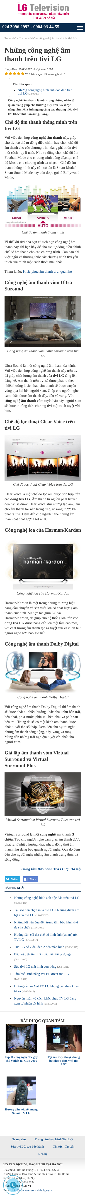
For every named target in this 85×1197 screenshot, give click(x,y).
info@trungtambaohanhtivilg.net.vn (32, 1190)
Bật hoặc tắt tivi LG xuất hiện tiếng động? (42, 954)
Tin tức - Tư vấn (63, 1146)
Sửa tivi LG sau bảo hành (27, 1146)
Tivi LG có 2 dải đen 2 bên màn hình (39, 947)
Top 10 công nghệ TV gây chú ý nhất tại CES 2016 (21, 1058)
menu (80, 28)
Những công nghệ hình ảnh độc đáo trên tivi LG (45, 91)
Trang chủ (19, 1139)
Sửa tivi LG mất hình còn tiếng (35, 967)
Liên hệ (42, 1154)
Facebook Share (31, 879)
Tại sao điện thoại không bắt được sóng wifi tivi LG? (64, 1060)
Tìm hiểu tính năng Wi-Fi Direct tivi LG (41, 974)
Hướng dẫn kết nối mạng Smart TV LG (21, 1111)
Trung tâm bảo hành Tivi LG (54, 1139)
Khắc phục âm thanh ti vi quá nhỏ (47, 272)
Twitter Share (12, 879)
